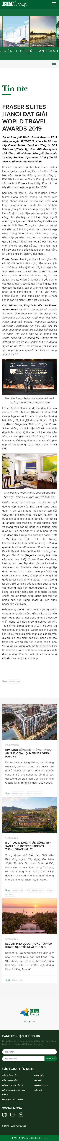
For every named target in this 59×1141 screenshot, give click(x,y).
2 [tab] (29, 1021)
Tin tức (38, 1080)
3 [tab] (34, 1021)
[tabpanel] (29, 30)
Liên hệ (38, 1090)
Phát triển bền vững (35, 890)
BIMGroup (23, 1138)
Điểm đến (39, 1075)
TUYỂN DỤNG (41, 1085)
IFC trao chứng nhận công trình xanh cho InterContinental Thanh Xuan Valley (29, 846)
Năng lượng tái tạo (13, 1085)
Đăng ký (50, 1058)
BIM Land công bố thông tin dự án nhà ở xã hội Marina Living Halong (28, 753)
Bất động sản (14, 681)
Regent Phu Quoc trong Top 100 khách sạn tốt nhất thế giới (28, 945)
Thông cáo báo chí (34, 793)
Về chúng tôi (9, 1075)
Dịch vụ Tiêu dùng (12, 1099)
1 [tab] (29, 54)
